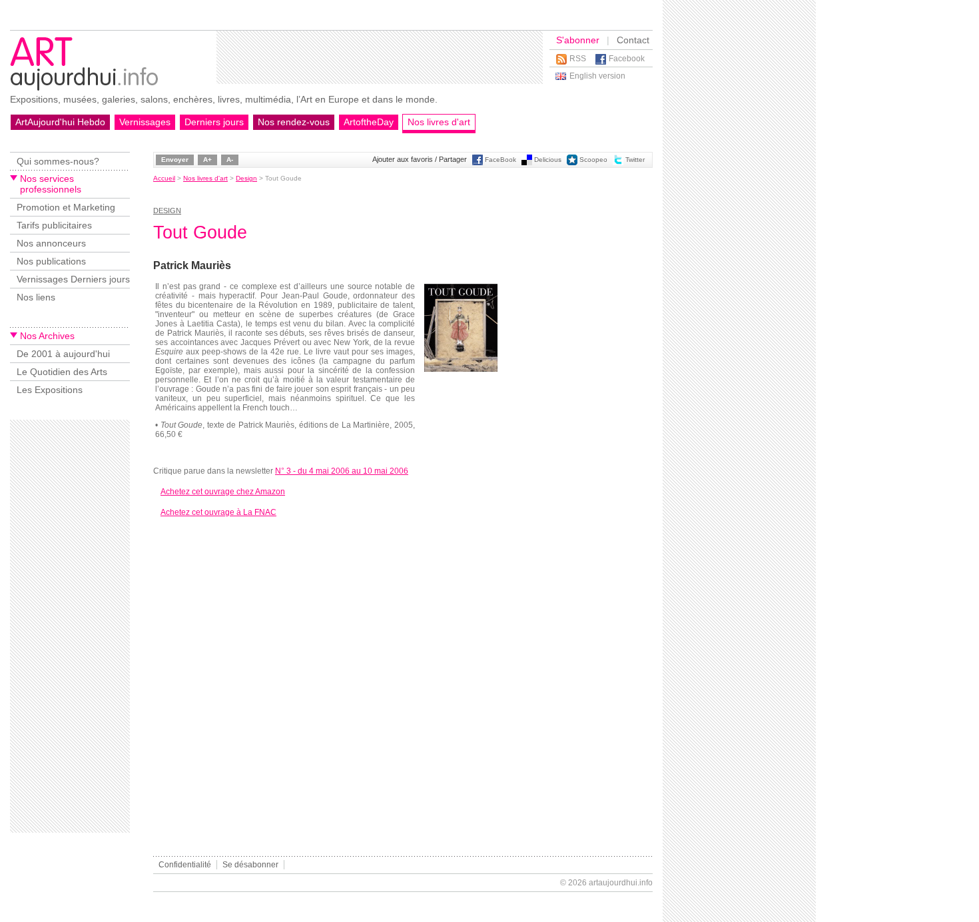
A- (229, 159)
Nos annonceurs (51, 243)
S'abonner (577, 40)
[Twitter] (618, 163)
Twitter (635, 159)
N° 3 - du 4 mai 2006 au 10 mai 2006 (341, 471)
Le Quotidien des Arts (62, 371)
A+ (207, 159)
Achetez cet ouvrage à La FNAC (218, 512)
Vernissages (144, 122)
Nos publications (51, 261)
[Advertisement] (379, 57)
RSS (577, 58)
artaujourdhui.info (621, 882)
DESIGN (167, 211)
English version (597, 76)
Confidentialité (185, 864)
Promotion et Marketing (66, 207)
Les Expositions (50, 389)
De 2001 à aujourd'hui (63, 353)
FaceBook (500, 159)
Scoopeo (593, 159)
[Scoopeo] (572, 163)
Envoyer (174, 159)
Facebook (627, 58)
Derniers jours (214, 122)
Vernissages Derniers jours (73, 279)
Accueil (164, 178)
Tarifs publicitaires (54, 225)
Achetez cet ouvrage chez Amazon (223, 491)
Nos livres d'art (439, 122)
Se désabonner (250, 864)
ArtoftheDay (369, 122)
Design (246, 178)
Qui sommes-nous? (58, 161)
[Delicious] (526, 163)
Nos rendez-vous (294, 122)
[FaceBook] (477, 163)
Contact (633, 40)
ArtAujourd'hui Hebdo (60, 122)
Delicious (547, 159)
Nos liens (36, 297)
